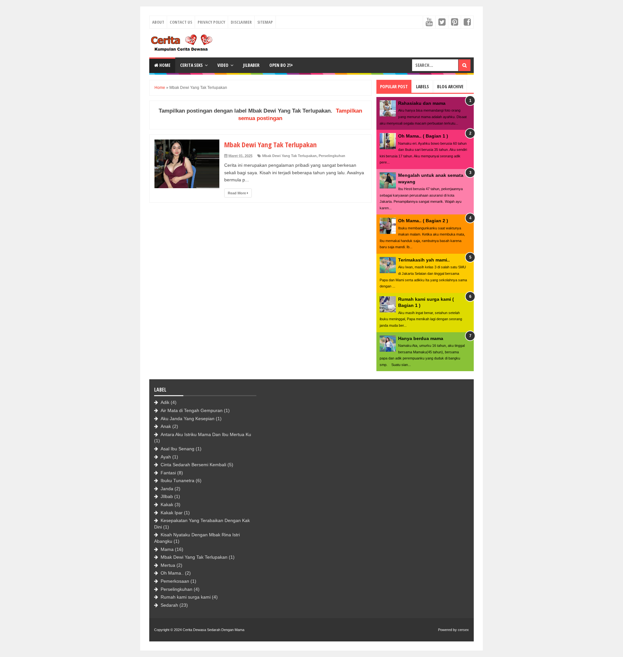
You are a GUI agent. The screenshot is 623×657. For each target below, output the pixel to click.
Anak (166, 426)
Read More (237, 193)
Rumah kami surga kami (186, 597)
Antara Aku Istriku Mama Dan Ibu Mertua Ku (206, 434)
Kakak (167, 504)
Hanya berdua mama (420, 338)
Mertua (168, 565)
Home (164, 65)
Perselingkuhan (332, 156)
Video (222, 65)
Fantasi (168, 472)
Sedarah (169, 605)
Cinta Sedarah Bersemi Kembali (193, 464)
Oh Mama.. (172, 573)
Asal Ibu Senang (177, 448)
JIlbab (167, 496)
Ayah (166, 456)
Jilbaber (251, 65)
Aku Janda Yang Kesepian (187, 418)
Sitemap (265, 22)
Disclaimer (241, 22)
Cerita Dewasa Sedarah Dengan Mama (213, 630)
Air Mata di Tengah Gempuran (192, 410)
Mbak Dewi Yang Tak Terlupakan (270, 144)
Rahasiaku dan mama (422, 103)
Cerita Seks (191, 65)
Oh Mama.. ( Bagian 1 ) (423, 136)
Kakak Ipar (172, 512)
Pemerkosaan (175, 581)
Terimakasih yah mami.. (424, 259)
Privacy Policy (211, 22)
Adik (165, 402)
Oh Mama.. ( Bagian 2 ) (423, 220)
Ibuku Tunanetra (177, 480)
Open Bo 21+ (281, 65)
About (158, 22)
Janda (167, 488)
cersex (463, 630)
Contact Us (181, 22)
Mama (167, 549)
